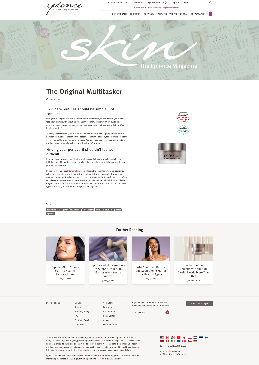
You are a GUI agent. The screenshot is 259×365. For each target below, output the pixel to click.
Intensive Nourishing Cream (80, 170)
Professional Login (199, 303)
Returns (78, 307)
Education (107, 307)
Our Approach (119, 14)
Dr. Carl (78, 302)
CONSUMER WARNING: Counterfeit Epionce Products (156, 7)
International (109, 311)
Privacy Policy (166, 346)
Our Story (149, 14)
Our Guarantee (110, 324)
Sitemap (182, 346)
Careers (106, 320)
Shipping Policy (82, 311)
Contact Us (80, 324)
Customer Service (83, 320)
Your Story (108, 302)
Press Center (109, 315)
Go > (141, 2)
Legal (175, 346)
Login (174, 2)
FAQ (76, 315)
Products (135, 14)
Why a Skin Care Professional (173, 14)
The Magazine (198, 14)
